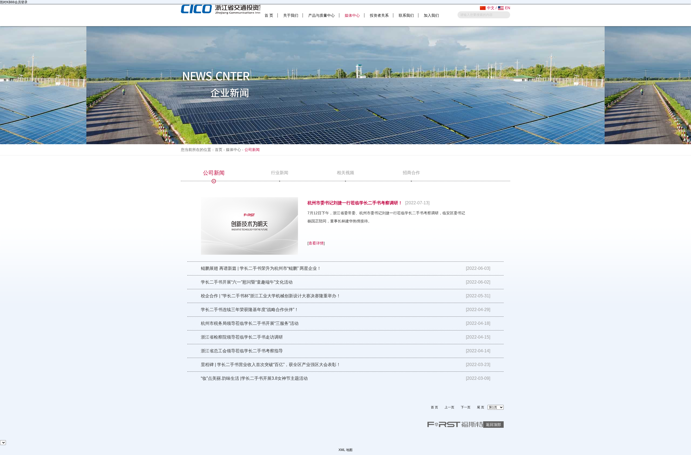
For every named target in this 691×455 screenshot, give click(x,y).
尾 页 (480, 407)
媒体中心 (352, 15)
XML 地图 (345, 450)
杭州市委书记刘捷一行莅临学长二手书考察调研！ (354, 203)
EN (507, 8)
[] (316, 243)
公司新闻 (214, 173)
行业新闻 (279, 172)
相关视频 (345, 172)
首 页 (269, 15)
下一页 (465, 407)
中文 (490, 8)
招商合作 (411, 172)
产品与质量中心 (321, 15)
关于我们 (290, 15)
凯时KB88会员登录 (14, 2)
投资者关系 (379, 15)
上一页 (449, 407)
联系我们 (406, 15)
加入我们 (431, 15)
